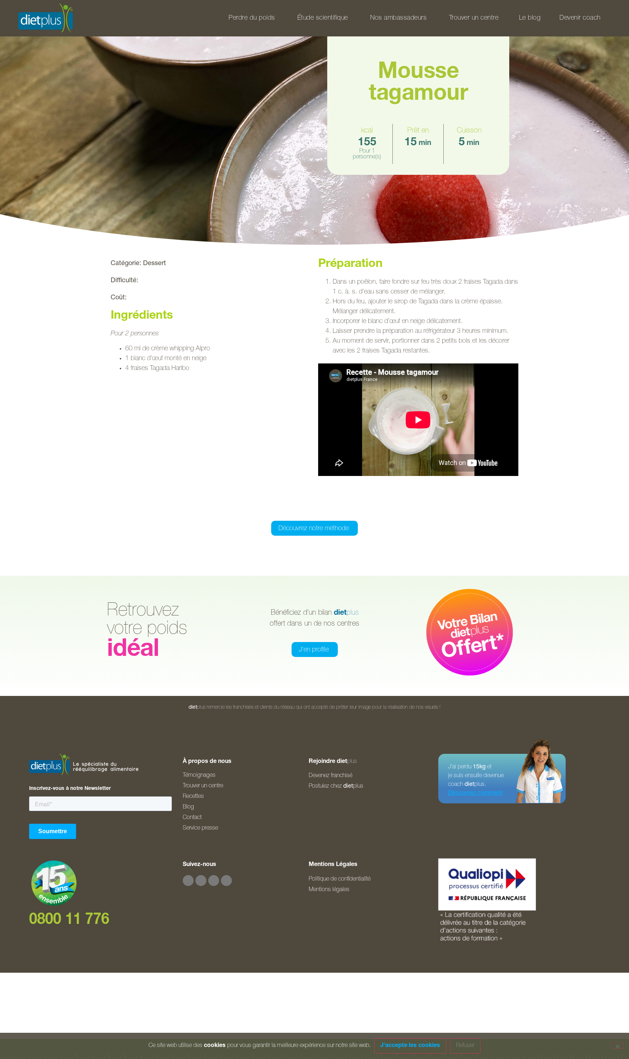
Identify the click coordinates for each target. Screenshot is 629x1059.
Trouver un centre (474, 18)
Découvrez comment (475, 793)
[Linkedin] (226, 880)
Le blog (530, 18)
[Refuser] (617, 1045)
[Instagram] (200, 880)
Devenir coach (580, 18)
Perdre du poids (252, 18)
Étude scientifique (322, 18)
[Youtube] (213, 880)
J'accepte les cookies (410, 1046)
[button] (278, 511)
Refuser (465, 1046)
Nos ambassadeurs (398, 18)
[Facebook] (188, 880)
